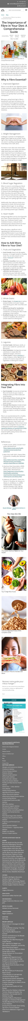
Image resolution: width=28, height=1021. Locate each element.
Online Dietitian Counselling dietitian (13, 810)
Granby (4, 848)
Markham (17, 879)
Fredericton (10, 901)
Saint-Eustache (6, 862)
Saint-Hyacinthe (16, 862)
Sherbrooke (21, 868)
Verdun (9, 872)
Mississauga (16, 881)
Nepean (22, 881)
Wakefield (14, 872)
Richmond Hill (16, 883)
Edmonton (10, 890)
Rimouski (5, 858)
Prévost (8, 856)
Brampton (5, 877)
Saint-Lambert (17, 864)
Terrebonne (5, 870)
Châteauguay (12, 844)
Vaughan (10, 885)
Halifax (11, 895)
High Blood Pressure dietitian (11, 792)
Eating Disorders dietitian (9, 779)
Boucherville (18, 842)
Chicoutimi (19, 844)
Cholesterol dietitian (8, 769)
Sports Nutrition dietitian (9, 825)
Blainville (4, 842)
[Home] (2, 10)
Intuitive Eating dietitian (9, 798)
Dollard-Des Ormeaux (8, 846)
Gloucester (18, 877)
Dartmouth (5, 895)
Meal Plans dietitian (8, 804)
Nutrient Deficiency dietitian (10, 808)
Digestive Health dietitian (9, 775)
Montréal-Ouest (7, 854)
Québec (13, 856)
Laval (13, 848)
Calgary (4, 890)
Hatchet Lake (17, 895)
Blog (7, 15)
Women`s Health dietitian (9, 833)
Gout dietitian (6, 788)
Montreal (20, 852)
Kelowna (4, 908)
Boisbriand (11, 842)
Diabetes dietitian (7, 773)
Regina (4, 913)
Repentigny (19, 856)
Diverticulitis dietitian (8, 777)
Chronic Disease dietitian (9, 771)
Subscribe (14, 700)
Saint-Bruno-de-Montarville (17, 860)
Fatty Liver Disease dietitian (10, 781)
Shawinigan (14, 868)
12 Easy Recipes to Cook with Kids (12, 974)
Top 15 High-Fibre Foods (9, 592)
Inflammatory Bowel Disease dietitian (13, 796)
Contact (4, 749)
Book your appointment (15, 10)
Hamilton (5, 879)
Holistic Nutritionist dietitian (10, 794)
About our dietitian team (8, 753)
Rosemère (11, 858)
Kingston (10, 879)
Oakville (4, 883)
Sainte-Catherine (14, 866)
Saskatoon (10, 913)
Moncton (17, 901)
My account (22, 6)
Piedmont (15, 854)
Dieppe (4, 901)
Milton (10, 881)
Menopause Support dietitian (11, 806)
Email (3, 694)
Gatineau (18, 846)
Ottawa (9, 883)
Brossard (5, 844)
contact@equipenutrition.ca (17, 4)
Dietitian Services (6, 751)
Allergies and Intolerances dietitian (12, 767)
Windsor (21, 885)
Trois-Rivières (14, 870)
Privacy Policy (5, 763)
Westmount (21, 872)
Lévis (16, 848)
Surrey (10, 908)
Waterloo (16, 885)
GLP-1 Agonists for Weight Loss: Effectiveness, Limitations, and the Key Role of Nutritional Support (13, 945)
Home (2, 15)
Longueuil (5, 850)
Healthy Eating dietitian (9, 790)
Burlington (12, 877)
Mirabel (18, 850)
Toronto (23, 883)
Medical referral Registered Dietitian (10, 746)
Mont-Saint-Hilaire (12, 852)
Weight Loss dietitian (8, 831)
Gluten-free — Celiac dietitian (10, 787)
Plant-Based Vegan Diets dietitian (12, 816)
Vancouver (15, 908)
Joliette (9, 848)
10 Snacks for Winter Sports (10, 976)
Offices (4, 756)
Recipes (4, 760)
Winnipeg (5, 919)
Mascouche (12, 850)
